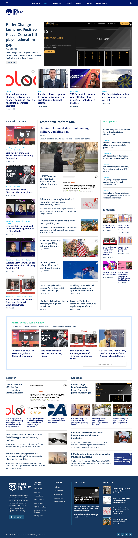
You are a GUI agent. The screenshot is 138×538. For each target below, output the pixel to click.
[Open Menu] (7, 3)
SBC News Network (38, 483)
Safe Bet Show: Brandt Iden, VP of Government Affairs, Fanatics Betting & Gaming (112, 353)
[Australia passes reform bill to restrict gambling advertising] (80, 270)
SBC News (37, 492)
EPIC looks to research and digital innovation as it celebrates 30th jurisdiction (87, 435)
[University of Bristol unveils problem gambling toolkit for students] (101, 415)
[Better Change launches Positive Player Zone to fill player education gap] (88, 44)
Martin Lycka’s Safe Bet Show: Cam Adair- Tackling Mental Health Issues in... (109, 251)
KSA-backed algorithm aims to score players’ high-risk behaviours (54, 304)
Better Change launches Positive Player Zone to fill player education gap (21, 34)
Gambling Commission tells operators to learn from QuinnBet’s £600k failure (83, 288)
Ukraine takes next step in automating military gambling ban (64, 130)
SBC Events (38, 488)
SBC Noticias (38, 503)
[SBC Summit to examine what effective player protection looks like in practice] (85, 88)
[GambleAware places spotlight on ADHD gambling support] (122, 414)
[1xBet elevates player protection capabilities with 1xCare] (57, 414)
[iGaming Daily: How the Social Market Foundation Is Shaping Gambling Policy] (20, 255)
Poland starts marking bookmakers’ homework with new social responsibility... (121, 510)
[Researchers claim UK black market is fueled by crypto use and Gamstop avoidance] (58, 439)
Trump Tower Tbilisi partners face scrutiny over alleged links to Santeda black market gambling (24, 456)
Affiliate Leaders (59, 502)
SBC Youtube (58, 491)
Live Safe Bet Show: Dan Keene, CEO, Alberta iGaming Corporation (19, 155)
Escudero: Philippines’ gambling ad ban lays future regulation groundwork (83, 304)
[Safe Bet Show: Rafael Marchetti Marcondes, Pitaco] (20, 181)
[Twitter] (118, 534)
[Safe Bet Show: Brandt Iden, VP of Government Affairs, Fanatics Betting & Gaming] (113, 343)
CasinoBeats (38, 496)
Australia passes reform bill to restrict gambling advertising (50, 265)
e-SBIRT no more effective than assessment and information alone (121, 500)
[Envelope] (130, 534)
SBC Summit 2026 (101, 3)
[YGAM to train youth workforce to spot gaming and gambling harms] (80, 415)
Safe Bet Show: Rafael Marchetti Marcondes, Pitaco (19, 190)
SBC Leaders (58, 498)
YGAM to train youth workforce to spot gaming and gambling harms (79, 422)
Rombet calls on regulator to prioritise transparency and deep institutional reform (86, 516)
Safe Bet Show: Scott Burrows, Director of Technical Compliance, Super (20, 302)
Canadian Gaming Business (40, 511)
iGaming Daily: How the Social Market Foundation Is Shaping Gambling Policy (20, 265)
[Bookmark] (130, 24)
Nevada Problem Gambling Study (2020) (123, 249)
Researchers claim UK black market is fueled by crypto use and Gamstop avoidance (24, 437)
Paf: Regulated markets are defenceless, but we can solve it (116, 97)
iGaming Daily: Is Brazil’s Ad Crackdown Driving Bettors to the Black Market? (20, 229)
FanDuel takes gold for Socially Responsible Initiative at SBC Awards (116, 169)
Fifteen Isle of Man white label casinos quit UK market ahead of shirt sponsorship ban (116, 195)
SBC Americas (39, 499)
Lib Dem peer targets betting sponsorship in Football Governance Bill (115, 182)
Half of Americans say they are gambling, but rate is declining (50, 243)
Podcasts (57, 487)
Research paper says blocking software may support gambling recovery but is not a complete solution (20, 100)
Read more (11, 62)
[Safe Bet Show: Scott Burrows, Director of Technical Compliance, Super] (20, 292)
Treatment (89, 3)
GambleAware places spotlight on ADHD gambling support (121, 421)
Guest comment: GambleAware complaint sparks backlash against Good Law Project (124, 276)
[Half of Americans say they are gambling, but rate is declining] (80, 248)
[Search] (131, 3)
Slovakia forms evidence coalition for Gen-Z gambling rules (120, 521)
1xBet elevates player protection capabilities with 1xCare (56, 421)
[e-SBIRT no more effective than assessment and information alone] (80, 183)
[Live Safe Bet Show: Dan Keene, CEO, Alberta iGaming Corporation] (20, 144)
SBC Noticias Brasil (40, 507)
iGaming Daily (58, 494)
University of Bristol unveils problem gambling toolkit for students (100, 422)
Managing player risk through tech (109, 226)
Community (59, 483)
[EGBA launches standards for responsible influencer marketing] (123, 459)
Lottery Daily (38, 515)
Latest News (36, 3)
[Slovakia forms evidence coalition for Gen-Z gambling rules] (89, 225)
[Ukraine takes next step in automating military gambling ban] (69, 149)
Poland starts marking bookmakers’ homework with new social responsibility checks (57, 202)
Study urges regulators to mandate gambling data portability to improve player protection (35, 423)
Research (69, 3)
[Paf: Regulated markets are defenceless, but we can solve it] (117, 87)
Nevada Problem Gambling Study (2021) (123, 227)
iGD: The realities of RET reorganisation (109, 273)
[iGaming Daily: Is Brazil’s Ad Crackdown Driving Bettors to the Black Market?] (20, 217)
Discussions (57, 3)
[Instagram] (122, 534)
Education (79, 3)
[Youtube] (126, 534)
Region (46, 3)
